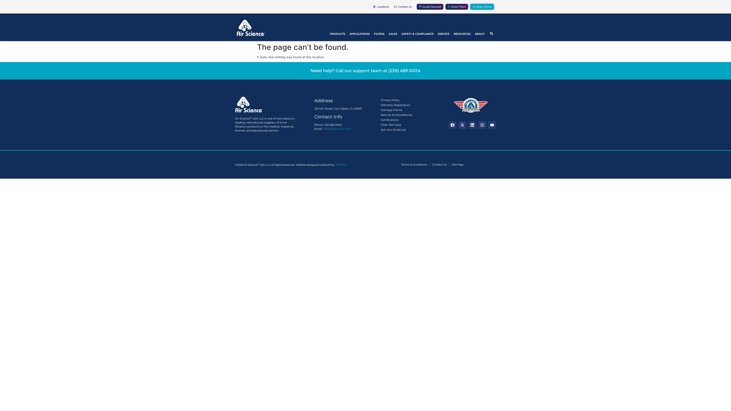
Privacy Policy (390, 100)
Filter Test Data (391, 125)
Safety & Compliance (417, 34)
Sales (393, 34)
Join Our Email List (393, 129)
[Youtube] (492, 125)
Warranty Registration (395, 105)
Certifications (390, 120)
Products (337, 34)
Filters (379, 34)
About (480, 34)
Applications (360, 34)
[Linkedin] (472, 125)
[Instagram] (482, 125)
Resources (462, 34)
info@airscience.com (337, 129)
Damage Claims (391, 110)
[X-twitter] (462, 125)
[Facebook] (452, 125)
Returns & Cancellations (396, 115)
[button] (491, 33)
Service (443, 34)
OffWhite (340, 164)
